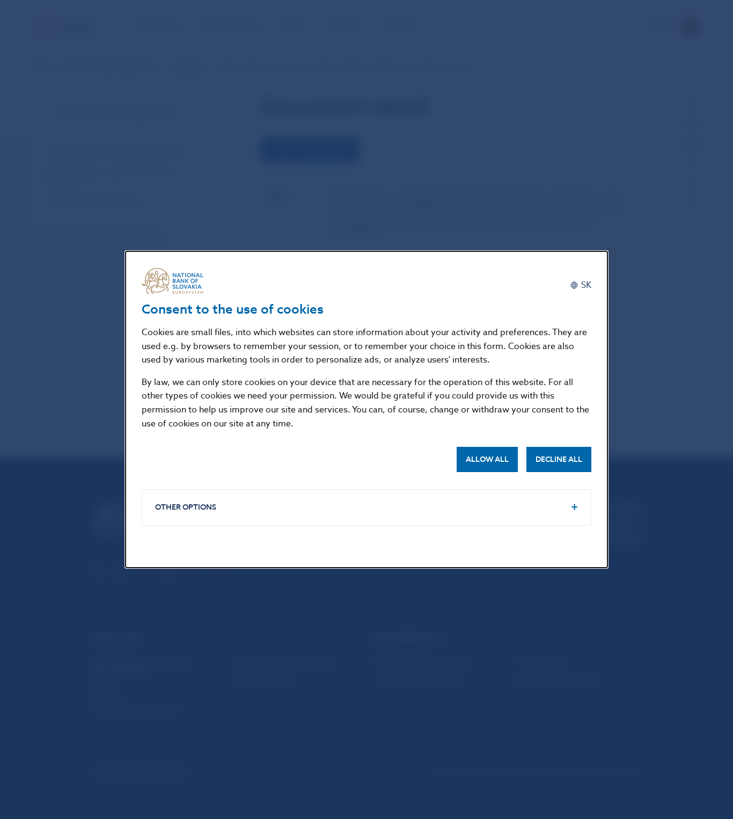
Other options (185, 507)
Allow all (487, 459)
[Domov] (176, 280)
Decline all (559, 459)
